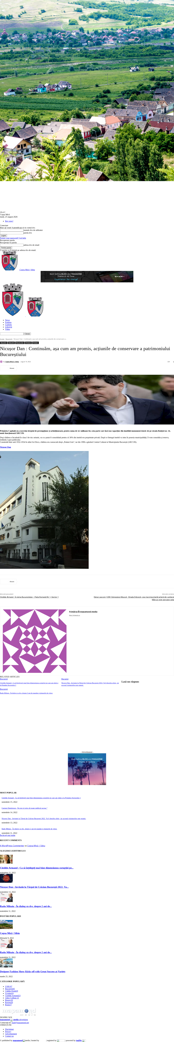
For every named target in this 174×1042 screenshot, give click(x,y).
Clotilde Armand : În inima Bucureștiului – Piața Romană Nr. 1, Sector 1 (29, 597)
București (9, 339)
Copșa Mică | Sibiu (12, 362)
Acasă (2, 339)
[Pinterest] (41, 368)
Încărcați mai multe (7, 835)
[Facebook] (23, 368)
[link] (5, 447)
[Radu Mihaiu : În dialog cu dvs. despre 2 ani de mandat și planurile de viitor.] (6, 901)
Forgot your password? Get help (13, 238)
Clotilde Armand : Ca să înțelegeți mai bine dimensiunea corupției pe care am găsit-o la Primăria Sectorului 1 (41, 798)
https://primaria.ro (74, 615)
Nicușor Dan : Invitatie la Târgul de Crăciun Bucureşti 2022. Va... (34, 887)
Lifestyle (8, 327)
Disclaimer (9, 1029)
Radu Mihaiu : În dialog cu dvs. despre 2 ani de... (26, 906)
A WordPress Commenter (12, 845)
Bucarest (64, 679)
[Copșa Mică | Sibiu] (1, 361)
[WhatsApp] (51, 368)
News (7, 320)
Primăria (28, 343)
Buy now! (9, 221)
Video (7, 329)
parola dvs (28, 233)
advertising (14, 1020)
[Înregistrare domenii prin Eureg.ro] (61, 1040)
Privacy (8, 1031)
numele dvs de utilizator (33, 230)
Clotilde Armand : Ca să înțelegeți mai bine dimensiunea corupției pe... (36, 867)
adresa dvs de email (31, 245)
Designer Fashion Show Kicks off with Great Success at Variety (32, 971)
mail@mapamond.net (20, 1023)
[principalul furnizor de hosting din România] (43, 1040)
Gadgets (8, 325)
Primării (35, 343)
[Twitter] (32, 368)
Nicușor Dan (20, 343)
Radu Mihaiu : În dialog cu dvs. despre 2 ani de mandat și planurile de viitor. (26, 693)
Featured (11, 343)
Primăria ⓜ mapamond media (83, 611)
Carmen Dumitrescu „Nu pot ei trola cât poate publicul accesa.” (24, 808)
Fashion (8, 322)
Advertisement (11, 1034)
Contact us (9, 1036)
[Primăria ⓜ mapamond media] (34, 641)
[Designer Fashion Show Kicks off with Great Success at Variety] (6, 967)
